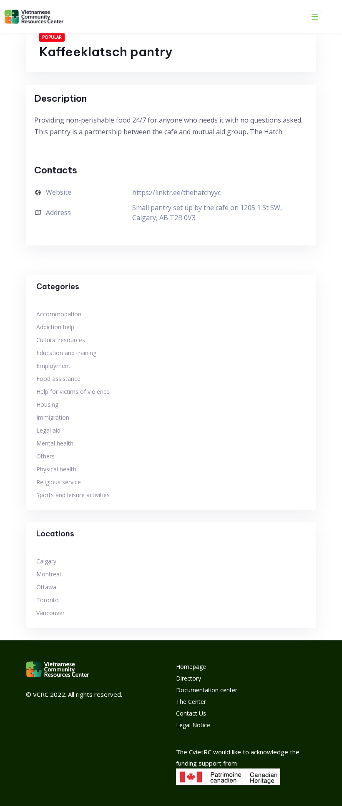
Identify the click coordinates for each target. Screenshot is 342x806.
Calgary (46, 561)
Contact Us (191, 713)
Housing (47, 404)
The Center (191, 702)
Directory (188, 678)
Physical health (56, 469)
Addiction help (55, 327)
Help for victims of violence (73, 391)
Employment (53, 366)
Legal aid (48, 430)
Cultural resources (60, 340)
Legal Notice (193, 725)
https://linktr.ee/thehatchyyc (176, 192)
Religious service (58, 482)
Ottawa (46, 587)
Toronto (47, 600)
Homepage (191, 667)
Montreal (48, 574)
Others (45, 456)
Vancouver (50, 613)
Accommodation (58, 314)
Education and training (66, 353)
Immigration (52, 417)
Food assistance (58, 379)
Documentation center (206, 690)
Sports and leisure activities (73, 495)
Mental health (54, 443)
